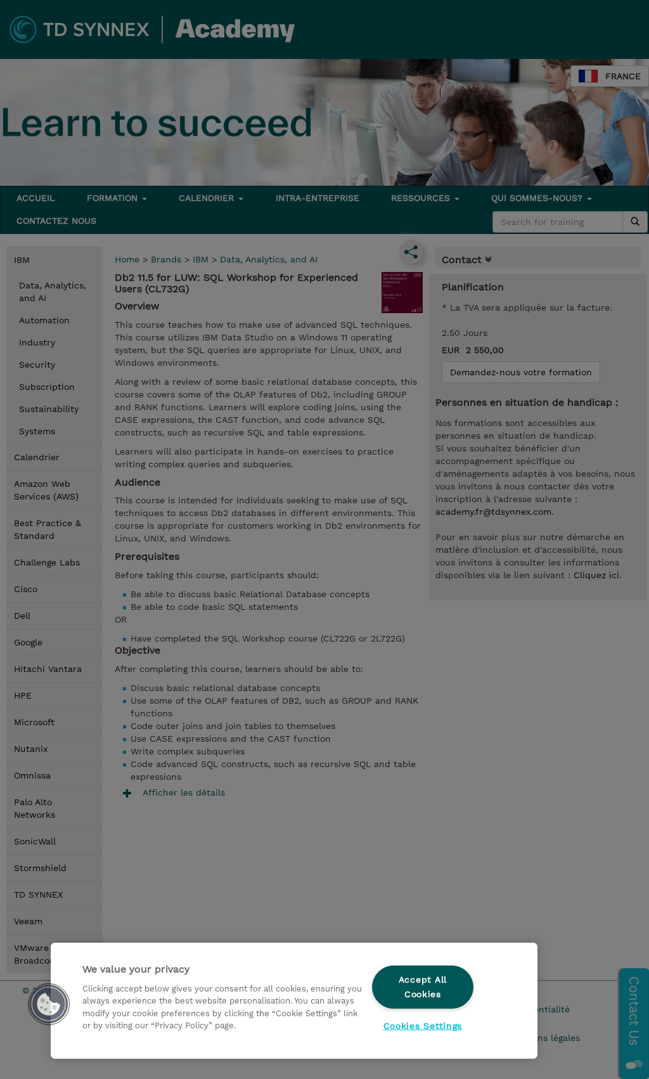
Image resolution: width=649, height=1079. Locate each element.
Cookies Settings (423, 1026)
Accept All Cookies (423, 986)
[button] (49, 1004)
